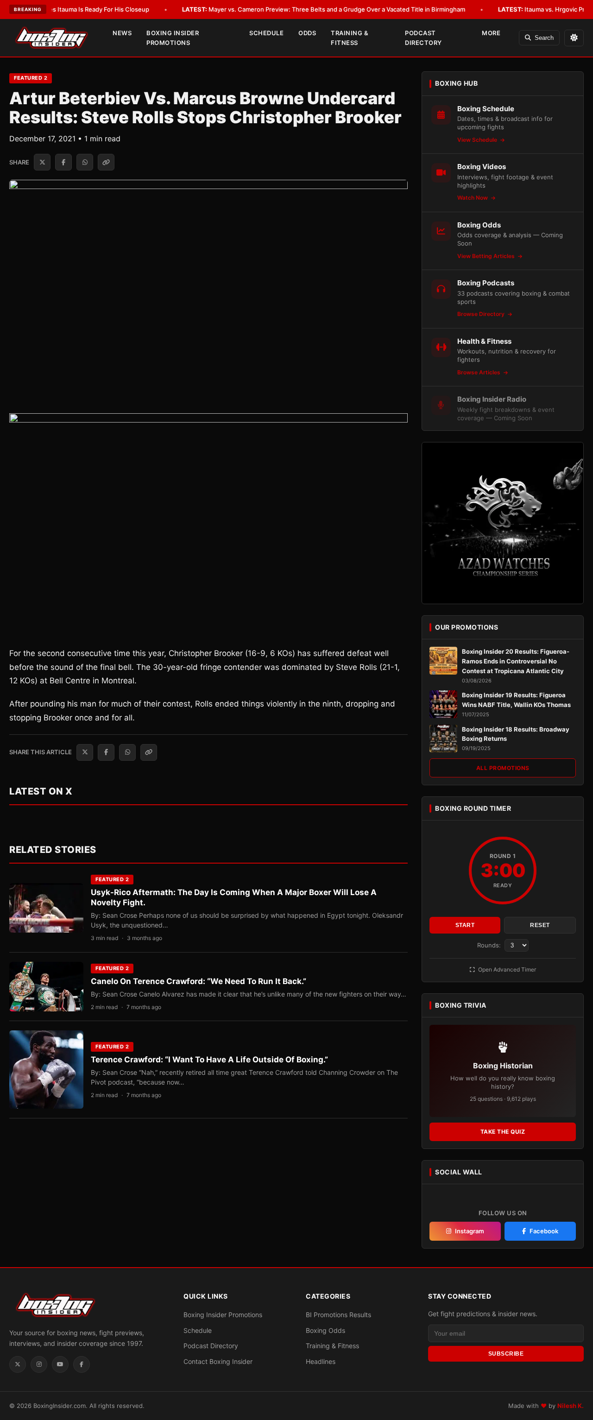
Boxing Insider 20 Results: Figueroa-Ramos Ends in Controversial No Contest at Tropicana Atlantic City (515, 661)
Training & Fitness (349, 37)
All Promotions (503, 767)
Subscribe (506, 1354)
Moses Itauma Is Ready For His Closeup (79, 9)
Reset (540, 925)
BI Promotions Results (338, 1315)
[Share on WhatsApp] (84, 162)
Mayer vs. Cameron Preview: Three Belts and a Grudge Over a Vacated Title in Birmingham (323, 9)
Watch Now (473, 197)
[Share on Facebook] (63, 162)
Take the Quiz (502, 1131)
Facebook (544, 1231)
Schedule (266, 33)
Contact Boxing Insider (217, 1361)
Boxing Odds (325, 1330)
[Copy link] (106, 162)
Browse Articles (479, 372)
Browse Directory (481, 313)
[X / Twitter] (17, 1364)
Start (465, 925)
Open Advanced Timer (506, 969)
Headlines (320, 1361)
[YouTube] (60, 1364)
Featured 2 (30, 78)
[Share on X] (42, 162)
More (491, 33)
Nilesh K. (570, 1405)
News (122, 33)
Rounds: (490, 945)
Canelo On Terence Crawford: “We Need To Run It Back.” (198, 981)
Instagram (469, 1231)
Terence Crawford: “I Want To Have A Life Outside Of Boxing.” (209, 1059)
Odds (307, 33)
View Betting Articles (486, 255)
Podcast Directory (423, 37)
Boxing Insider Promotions (172, 37)
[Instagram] (39, 1364)
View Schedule (477, 139)
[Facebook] (81, 1364)
